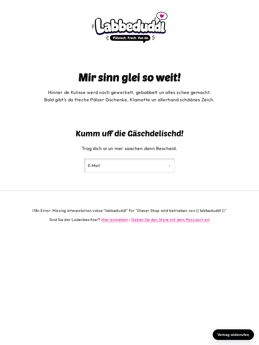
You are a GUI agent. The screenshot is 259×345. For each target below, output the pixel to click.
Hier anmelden (114, 219)
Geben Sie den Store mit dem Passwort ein (170, 219)
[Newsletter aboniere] (169, 165)
